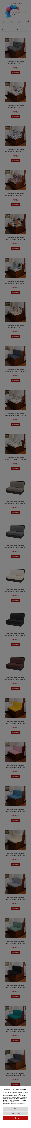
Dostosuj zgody (15, 1113)
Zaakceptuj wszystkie (15, 1118)
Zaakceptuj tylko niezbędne (15, 1108)
